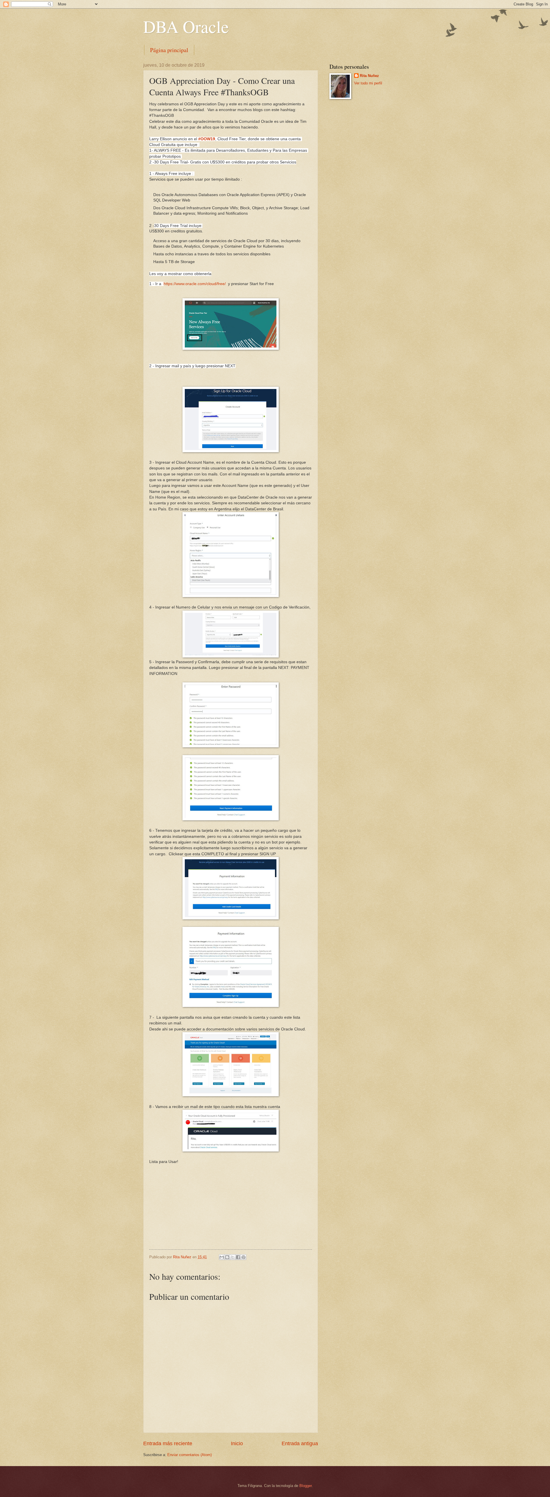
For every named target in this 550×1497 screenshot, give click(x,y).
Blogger (305, 1486)
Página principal (169, 50)
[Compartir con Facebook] (238, 1257)
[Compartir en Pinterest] (243, 1257)
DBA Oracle (186, 26)
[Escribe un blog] (227, 1257)
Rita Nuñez (369, 76)
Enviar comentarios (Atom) (189, 1455)
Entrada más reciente (167, 1443)
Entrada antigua (300, 1443)
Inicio (237, 1443)
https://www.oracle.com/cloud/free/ (195, 284)
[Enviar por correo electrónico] (222, 1257)
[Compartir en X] (232, 1257)
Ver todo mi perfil (368, 83)
